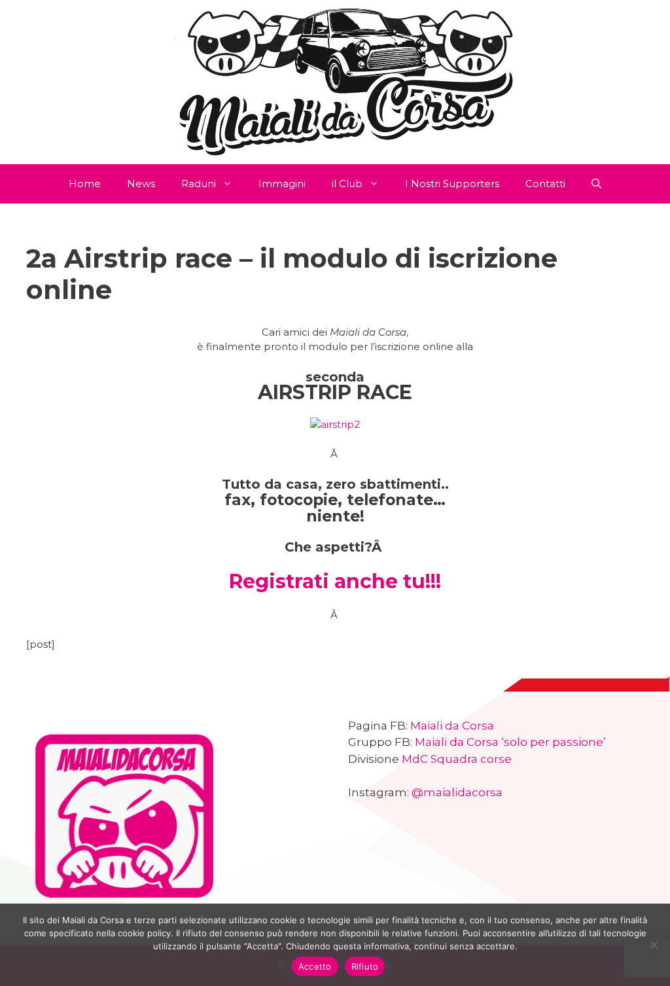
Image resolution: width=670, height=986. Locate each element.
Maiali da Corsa (452, 725)
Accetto (315, 966)
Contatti (545, 183)
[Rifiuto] (653, 944)
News (141, 183)
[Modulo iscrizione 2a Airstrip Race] (335, 424)
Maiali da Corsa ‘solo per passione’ (510, 741)
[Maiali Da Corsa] (335, 81)
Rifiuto (365, 966)
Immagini (282, 183)
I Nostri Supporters (452, 183)
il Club (347, 183)
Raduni (198, 183)
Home (85, 183)
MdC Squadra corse (457, 759)
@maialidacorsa (457, 792)
